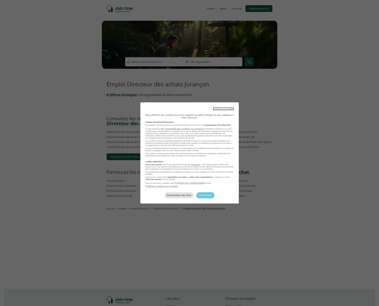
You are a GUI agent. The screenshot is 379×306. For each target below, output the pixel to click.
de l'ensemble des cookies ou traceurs (182, 128)
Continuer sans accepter (223, 109)
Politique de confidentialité (190, 183)
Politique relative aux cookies (162, 186)
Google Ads (195, 165)
